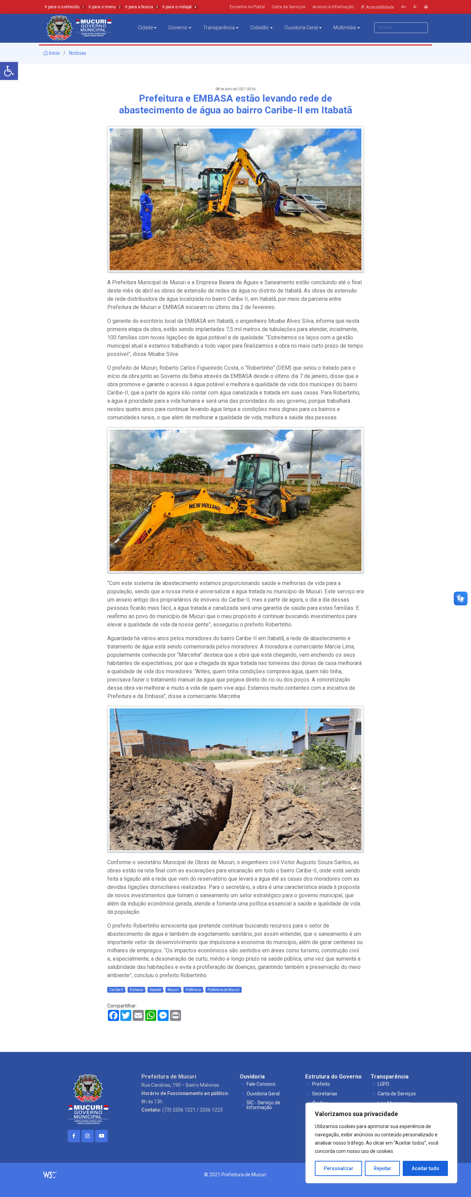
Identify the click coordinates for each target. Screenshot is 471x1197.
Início (54, 53)
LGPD (383, 1084)
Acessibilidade (379, 7)
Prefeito (321, 1084)
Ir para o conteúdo (64, 6)
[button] (9, 71)
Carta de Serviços (397, 1093)
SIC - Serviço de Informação (263, 1105)
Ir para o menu (105, 6)
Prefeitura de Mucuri (224, 990)
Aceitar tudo (425, 1168)
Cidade (145, 27)
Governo (177, 27)
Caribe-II (116, 990)
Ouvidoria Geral (301, 27)
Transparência (219, 27)
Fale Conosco (261, 1084)
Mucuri (173, 990)
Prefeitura (193, 990)
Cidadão (259, 27)
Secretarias (324, 1093)
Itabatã (155, 990)
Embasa (136, 990)
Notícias (77, 53)
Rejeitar (382, 1168)
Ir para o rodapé (179, 6)
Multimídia (344, 27)
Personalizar (338, 1168)
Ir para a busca (141, 6)
